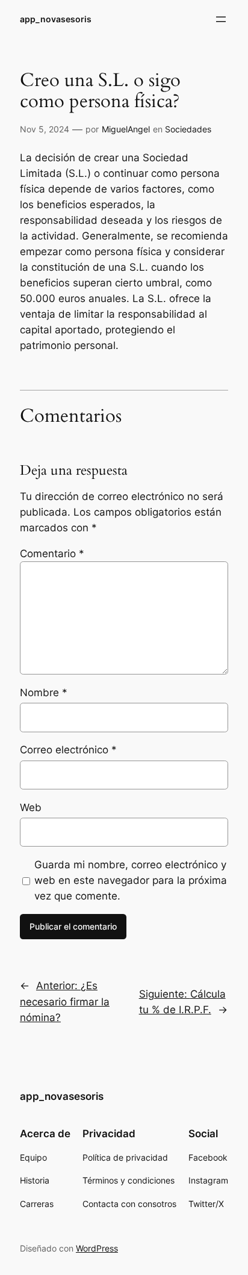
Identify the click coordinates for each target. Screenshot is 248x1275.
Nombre (43, 693)
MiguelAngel (126, 129)
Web (31, 807)
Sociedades (188, 129)
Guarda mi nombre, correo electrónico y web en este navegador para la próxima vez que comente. (130, 880)
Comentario (52, 554)
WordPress (97, 1248)
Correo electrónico (68, 750)
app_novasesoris (55, 19)
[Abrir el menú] (221, 19)
